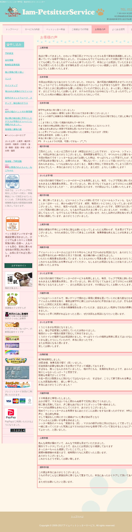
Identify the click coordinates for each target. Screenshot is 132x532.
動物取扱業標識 (12, 64)
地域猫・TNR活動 (13, 161)
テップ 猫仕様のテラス (16, 103)
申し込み (15, 44)
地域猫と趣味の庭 (13, 129)
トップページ (12, 29)
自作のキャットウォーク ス (18, 98)
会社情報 (9, 60)
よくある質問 (118, 29)
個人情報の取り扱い (14, 72)
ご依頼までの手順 (80, 29)
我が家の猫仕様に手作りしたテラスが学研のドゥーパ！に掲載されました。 (18, 121)
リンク (8, 78)
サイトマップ (11, 85)
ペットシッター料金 (55, 29)
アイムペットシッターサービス (54, 11)
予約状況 (9, 53)
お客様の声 (100, 29)
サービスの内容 (32, 29)
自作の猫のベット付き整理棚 (18, 111)
